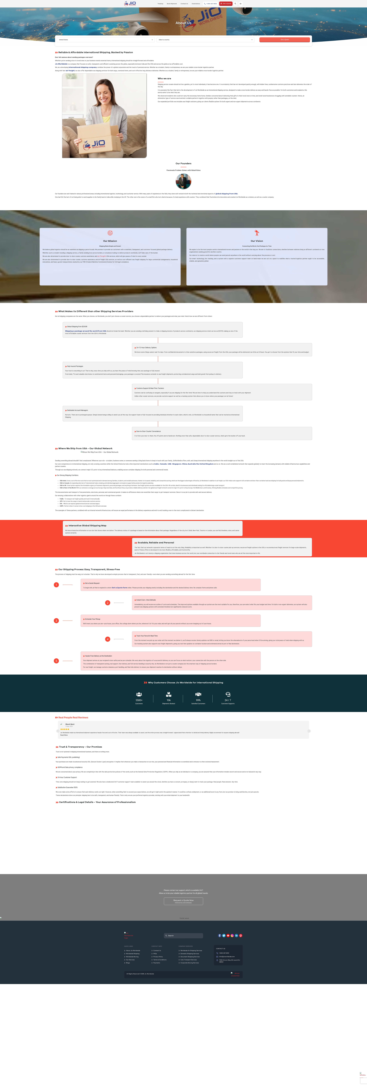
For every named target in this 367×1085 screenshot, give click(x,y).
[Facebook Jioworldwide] (220, 935)
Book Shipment (172, 4)
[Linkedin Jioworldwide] (236, 935)
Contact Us (184, 4)
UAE (170, 464)
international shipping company (83, 67)
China (184, 464)
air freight (70, 70)
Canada (163, 464)
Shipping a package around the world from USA (86, 331)
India (156, 464)
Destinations (196, 4)
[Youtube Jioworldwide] (228, 935)
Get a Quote (285, 39)
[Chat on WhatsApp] (363, 1075)
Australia (192, 464)
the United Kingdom (205, 464)
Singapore (176, 464)
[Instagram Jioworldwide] (232, 935)
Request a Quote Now (183, 901)
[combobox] (106, 39)
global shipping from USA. (227, 194)
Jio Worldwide (61, 64)
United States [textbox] (63, 40)
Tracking (160, 4)
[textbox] (205, 40)
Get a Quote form (120, 588)
